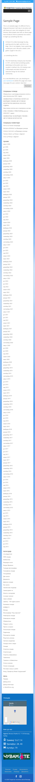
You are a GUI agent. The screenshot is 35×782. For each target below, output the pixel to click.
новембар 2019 (7, 370)
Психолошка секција (9, 629)
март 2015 (6, 521)
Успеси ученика (7, 663)
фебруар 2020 (7, 362)
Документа (25, 771)
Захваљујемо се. (8, 590)
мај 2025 (5, 186)
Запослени (8, 771)
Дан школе (6, 576)
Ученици (16, 771)
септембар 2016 (8, 474)
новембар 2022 (7, 270)
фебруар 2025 (7, 194)
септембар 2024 (8, 208)
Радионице (6, 632)
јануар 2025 (6, 197)
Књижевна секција (8, 604)
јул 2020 (5, 348)
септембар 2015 (8, 507)
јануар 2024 (6, 231)
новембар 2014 (7, 532)
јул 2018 (5, 415)
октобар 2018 (7, 407)
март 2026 (6, 158)
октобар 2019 (7, 373)
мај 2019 (5, 387)
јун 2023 (5, 250)
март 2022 (6, 292)
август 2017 (6, 446)
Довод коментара (8, 684)
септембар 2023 (8, 242)
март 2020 (6, 359)
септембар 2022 (8, 275)
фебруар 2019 (7, 396)
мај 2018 (5, 421)
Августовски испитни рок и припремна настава (17, 108)
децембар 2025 (7, 166)
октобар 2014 (7, 535)
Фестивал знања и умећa (10, 669)
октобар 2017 (7, 440)
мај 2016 (5, 485)
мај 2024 (5, 219)
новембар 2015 (7, 502)
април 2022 (6, 289)
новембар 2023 (7, 236)
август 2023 (6, 245)
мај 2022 (5, 287)
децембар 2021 (7, 301)
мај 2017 (5, 454)
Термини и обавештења (10, 660)
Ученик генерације (14, 125)
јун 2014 (5, 544)
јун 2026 (5, 150)
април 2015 (6, 519)
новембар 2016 (7, 468)
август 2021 (6, 312)
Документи (6, 579)
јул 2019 (5, 382)
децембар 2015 (7, 499)
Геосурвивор (7, 573)
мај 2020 (5, 354)
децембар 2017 (7, 435)
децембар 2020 (7, 334)
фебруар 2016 (7, 493)
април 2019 (6, 390)
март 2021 (6, 326)
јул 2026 (5, 147)
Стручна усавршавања (10, 655)
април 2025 (6, 189)
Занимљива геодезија (9, 587)
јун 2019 (5, 384)
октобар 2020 (7, 340)
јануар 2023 (6, 264)
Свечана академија (9, 641)
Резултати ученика (8, 638)
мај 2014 (5, 546)
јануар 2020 (6, 365)
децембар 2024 (7, 200)
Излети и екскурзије (9, 593)
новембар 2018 (7, 404)
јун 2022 (5, 284)
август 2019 (6, 379)
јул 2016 (5, 479)
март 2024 (6, 225)
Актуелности (24, 769)
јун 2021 (5, 317)
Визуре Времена (8, 565)
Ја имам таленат (8, 596)
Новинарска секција (9, 615)
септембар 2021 (8, 309)
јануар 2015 (6, 527)
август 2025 (6, 178)
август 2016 (6, 477)
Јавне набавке (7, 599)
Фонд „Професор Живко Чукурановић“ (14, 671)
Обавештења (7, 621)
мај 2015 (5, 516)
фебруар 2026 (7, 161)
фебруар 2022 (7, 295)
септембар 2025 (8, 175)
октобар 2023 (7, 239)
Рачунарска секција (9, 635)
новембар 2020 (7, 337)
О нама (15, 769)
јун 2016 (5, 482)
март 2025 (6, 192)
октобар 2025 (7, 172)
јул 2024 (5, 214)
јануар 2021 (6, 331)
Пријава (5, 679)
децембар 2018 (7, 401)
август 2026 (6, 144)
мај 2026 (5, 152)
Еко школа (6, 585)
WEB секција (7, 557)
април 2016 (6, 488)
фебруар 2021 (7, 328)
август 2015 (6, 510)
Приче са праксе (8, 627)
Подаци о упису (8, 624)
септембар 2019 (8, 376)
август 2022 (6, 278)
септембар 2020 (8, 342)
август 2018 (6, 412)
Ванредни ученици (22, 128)
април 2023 (6, 256)
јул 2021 (5, 314)
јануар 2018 (6, 432)
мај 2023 (5, 253)
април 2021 (6, 323)
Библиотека (6, 559)
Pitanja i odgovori (19, 134)
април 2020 (6, 356)
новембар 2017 (7, 437)
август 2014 (6, 538)
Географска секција (9, 571)
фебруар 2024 (7, 228)
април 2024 (6, 222)
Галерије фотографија (10, 568)
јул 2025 (5, 180)
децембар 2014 (7, 530)
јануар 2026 (6, 164)
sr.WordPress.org (8, 687)
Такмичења (6, 657)
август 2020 (6, 345)
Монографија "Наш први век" (12, 613)
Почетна (7, 769)
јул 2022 (5, 281)
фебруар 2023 (7, 261)
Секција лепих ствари (9, 643)
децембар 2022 (7, 267)
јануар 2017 (6, 463)
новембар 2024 (7, 203)
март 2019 (6, 393)
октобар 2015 (7, 505)
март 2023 (6, 259)
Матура (5, 610)
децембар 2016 (7, 465)
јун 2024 (5, 217)
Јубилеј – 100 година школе (11, 601)
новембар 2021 (7, 303)
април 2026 (6, 155)
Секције (5, 646)
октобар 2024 (7, 205)
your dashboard (8, 81)
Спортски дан (7, 652)
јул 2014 (5, 541)
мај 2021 (5, 320)
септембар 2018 (8, 410)
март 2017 (6, 460)
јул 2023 (5, 247)
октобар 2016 (7, 471)
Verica (5, 125)
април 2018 (6, 423)
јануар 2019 (6, 398)
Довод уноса (7, 682)
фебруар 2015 (7, 524)
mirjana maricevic (8, 131)
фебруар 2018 (7, 429)
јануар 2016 (6, 496)
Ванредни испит (8, 562)
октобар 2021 (7, 306)
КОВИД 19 (6, 607)
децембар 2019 (7, 368)
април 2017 (6, 457)
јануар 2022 (6, 298)
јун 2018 (5, 418)
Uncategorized (7, 554)
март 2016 (6, 491)
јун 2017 (5, 451)
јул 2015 (5, 513)
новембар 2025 (7, 169)
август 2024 (6, 211)
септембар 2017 (8, 443)
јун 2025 (5, 183)
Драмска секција (8, 582)
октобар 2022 (7, 273)
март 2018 (6, 426)
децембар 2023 (7, 233)
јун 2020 (5, 351)
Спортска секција (8, 649)
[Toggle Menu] (29, 11)
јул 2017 (5, 449)
